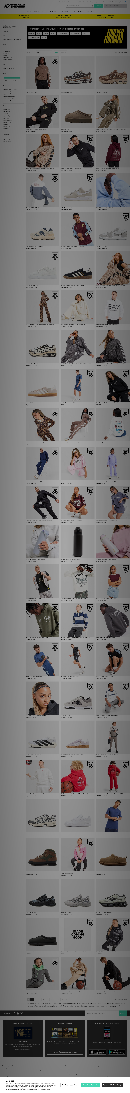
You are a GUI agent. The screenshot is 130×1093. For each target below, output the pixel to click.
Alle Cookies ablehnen (70, 1085)
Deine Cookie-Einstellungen (112, 1085)
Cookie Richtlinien (45, 1089)
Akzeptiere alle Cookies (90, 1085)
